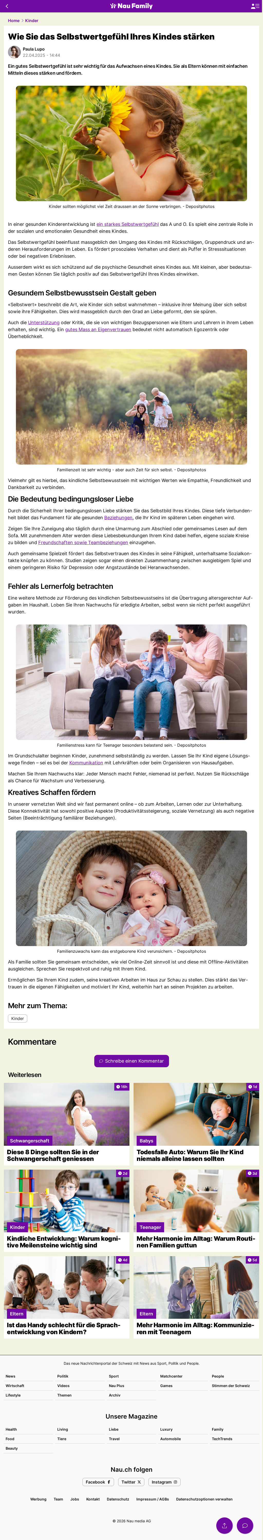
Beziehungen (118, 517)
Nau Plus (116, 1385)
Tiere (61, 1439)
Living (62, 1429)
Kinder (31, 20)
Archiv (114, 1395)
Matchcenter (171, 1376)
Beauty (12, 1448)
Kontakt (93, 1499)
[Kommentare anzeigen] (245, 1525)
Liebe (113, 1429)
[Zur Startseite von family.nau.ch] (131, 6)
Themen (64, 1395)
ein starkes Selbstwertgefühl (128, 224)
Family (217, 1429)
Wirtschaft (15, 1385)
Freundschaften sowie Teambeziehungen (83, 542)
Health (11, 1429)
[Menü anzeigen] (255, 6)
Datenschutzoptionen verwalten (204, 1499)
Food (10, 1439)
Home (14, 20)
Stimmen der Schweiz (231, 1385)
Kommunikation (86, 762)
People (218, 1376)
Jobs (74, 1499)
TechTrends (222, 1439)
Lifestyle (13, 1395)
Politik (62, 1376)
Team (58, 1499)
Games (166, 1385)
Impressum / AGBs (152, 1499)
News (10, 1376)
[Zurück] (7, 6)
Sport (114, 1376)
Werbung (38, 1499)
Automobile (170, 1439)
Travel (114, 1439)
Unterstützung (44, 322)
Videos (63, 1385)
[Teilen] (224, 1525)
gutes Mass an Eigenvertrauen (98, 329)
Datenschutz (118, 1499)
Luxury (166, 1429)
